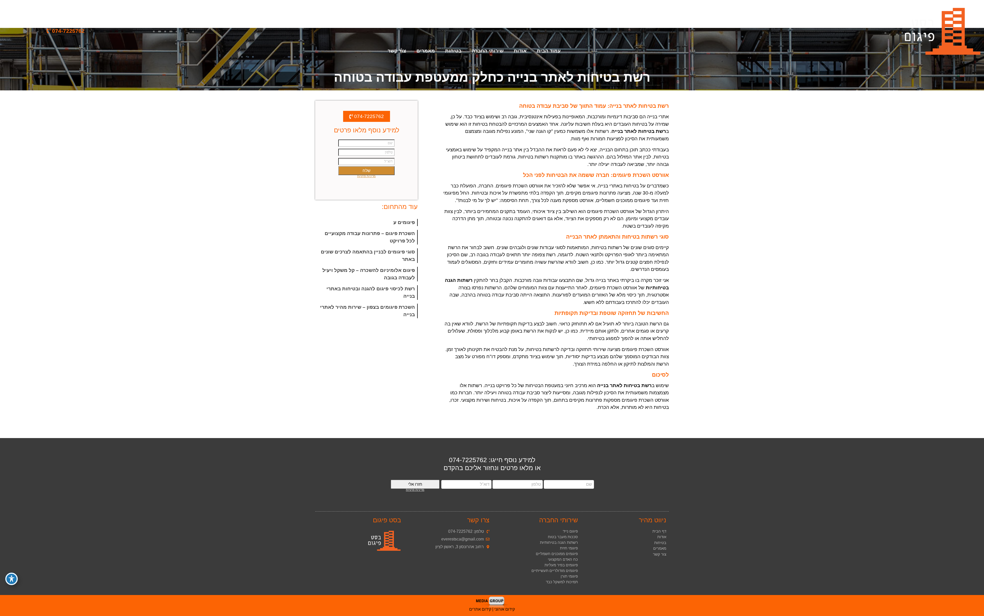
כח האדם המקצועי (563, 559)
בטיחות (660, 542)
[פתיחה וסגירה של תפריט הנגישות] (11, 579)
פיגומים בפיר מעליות (561, 565)
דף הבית (659, 531)
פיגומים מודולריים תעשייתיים (554, 570)
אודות (520, 51)
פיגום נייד (570, 531)
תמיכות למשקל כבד (562, 582)
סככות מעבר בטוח (563, 537)
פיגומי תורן (569, 576)
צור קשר (397, 51)
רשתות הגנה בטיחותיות (559, 542)
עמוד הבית (549, 51)
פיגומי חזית (569, 548)
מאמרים (425, 51)
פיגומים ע (404, 222)
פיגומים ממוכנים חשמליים (557, 553)
